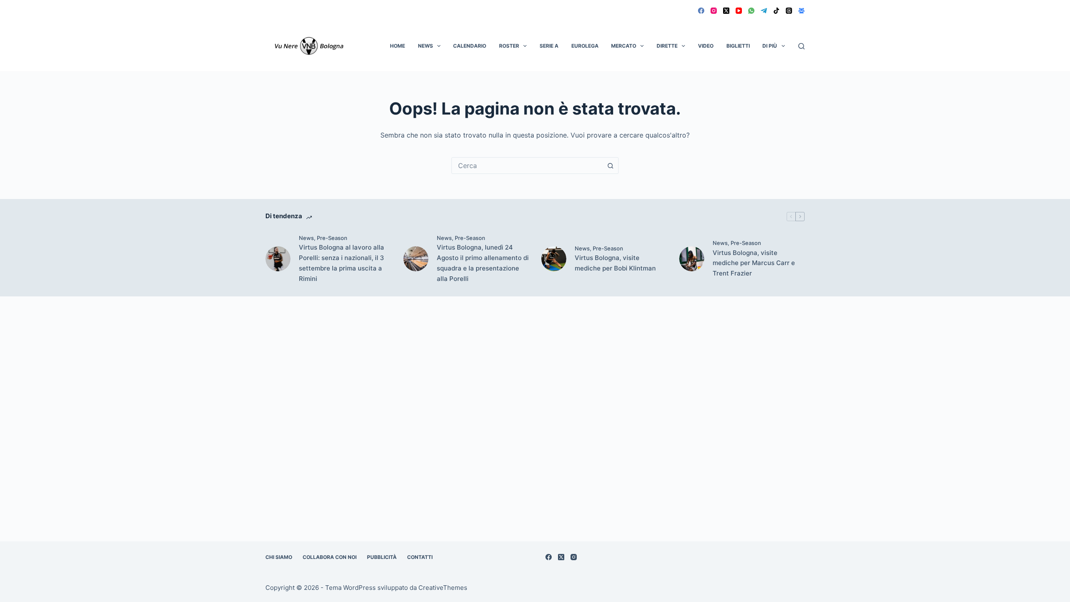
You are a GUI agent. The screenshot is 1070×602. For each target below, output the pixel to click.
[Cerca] (801, 46)
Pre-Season (332, 238)
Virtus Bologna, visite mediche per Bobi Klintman (615, 263)
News (425, 46)
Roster (509, 46)
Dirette (667, 46)
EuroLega (585, 46)
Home (397, 46)
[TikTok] (776, 11)
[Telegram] (764, 11)
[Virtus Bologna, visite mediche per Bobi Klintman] (553, 258)
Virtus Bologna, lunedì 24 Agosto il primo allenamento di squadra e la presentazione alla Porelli (483, 262)
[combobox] (527, 165)
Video (705, 46)
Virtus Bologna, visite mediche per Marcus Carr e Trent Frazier (754, 263)
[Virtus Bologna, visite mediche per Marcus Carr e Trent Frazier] (691, 258)
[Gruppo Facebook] (801, 11)
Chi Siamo (278, 557)
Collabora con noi (330, 557)
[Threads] (789, 11)
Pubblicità (382, 557)
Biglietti (738, 46)
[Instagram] (714, 11)
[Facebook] (701, 11)
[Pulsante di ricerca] (610, 165)
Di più (769, 46)
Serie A (549, 46)
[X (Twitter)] (726, 11)
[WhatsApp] (751, 11)
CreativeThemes (442, 588)
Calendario (469, 46)
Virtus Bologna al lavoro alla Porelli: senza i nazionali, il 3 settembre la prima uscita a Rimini (341, 262)
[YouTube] (739, 11)
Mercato (623, 46)
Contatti (420, 557)
